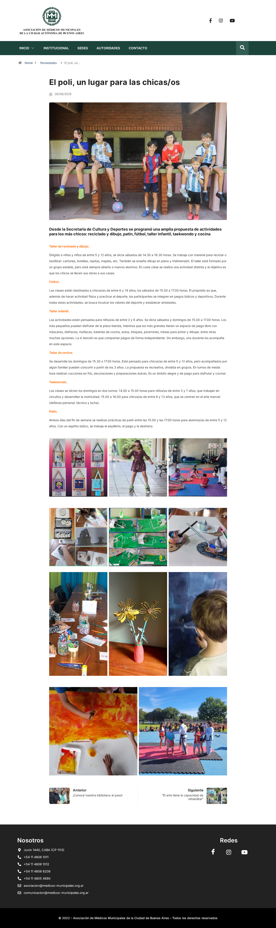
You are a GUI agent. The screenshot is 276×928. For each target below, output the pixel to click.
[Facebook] (210, 20)
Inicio (24, 48)
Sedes (82, 48)
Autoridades (108, 48)
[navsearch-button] (242, 48)
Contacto (138, 48)
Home (29, 63)
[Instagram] (221, 20)
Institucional (56, 48)
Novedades (48, 63)
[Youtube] (232, 20)
